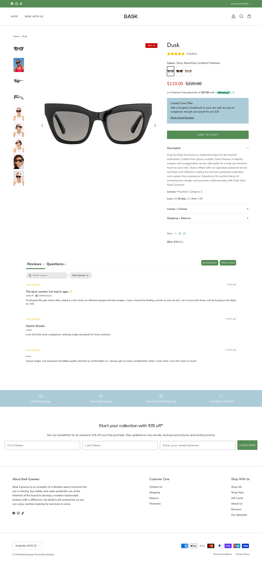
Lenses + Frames (177, 209)
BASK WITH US (34, 16)
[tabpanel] (131, 320)
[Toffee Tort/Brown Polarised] (188, 71)
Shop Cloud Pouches (182, 117)
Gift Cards (237, 498)
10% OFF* (116, 3)
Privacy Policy (243, 554)
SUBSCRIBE (247, 445)
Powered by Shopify (44, 554)
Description (174, 148)
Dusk (24, 36)
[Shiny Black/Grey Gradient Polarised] (170, 71)
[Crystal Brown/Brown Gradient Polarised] (179, 71)
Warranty (155, 503)
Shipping (154, 492)
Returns (154, 498)
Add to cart (208, 134)
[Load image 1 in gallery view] (98, 123)
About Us (236, 503)
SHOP (14, 16)
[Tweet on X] (175, 233)
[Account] (233, 16)
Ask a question (210, 262)
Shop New (237, 492)
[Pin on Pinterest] (184, 233)
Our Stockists (239, 515)
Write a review (228, 262)
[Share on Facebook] (180, 233)
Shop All (236, 487)
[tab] (56, 264)
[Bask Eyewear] (131, 16)
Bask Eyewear (27, 554)
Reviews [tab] (35, 264)
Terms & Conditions (222, 554)
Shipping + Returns (179, 218)
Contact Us (155, 487)
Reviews (236, 509)
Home (16, 36)
